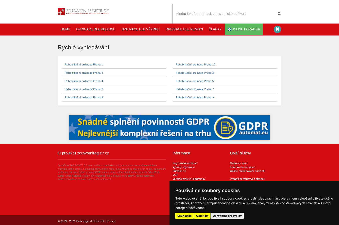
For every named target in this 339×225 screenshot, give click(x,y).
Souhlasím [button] (184, 215)
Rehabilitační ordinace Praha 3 (195, 72)
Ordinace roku (239, 163)
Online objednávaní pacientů (247, 170)
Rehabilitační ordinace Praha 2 (84, 72)
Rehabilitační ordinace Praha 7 (195, 89)
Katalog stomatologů (277, 29)
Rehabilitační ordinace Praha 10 (195, 64)
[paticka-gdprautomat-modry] (169, 127)
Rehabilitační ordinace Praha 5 (195, 81)
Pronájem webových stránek (247, 178)
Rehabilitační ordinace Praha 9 (195, 97)
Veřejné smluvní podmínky (188, 178)
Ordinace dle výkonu (140, 29)
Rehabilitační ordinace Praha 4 (84, 81)
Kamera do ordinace (242, 167)
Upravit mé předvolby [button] (227, 215)
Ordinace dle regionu (96, 29)
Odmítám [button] (202, 215)
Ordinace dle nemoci (184, 29)
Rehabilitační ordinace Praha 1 (84, 64)
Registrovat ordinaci (184, 163)
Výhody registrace (183, 167)
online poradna (245, 29)
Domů (65, 29)
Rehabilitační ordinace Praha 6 (84, 89)
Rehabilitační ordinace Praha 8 (84, 97)
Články (215, 29)
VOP (175, 174)
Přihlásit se (179, 170)
